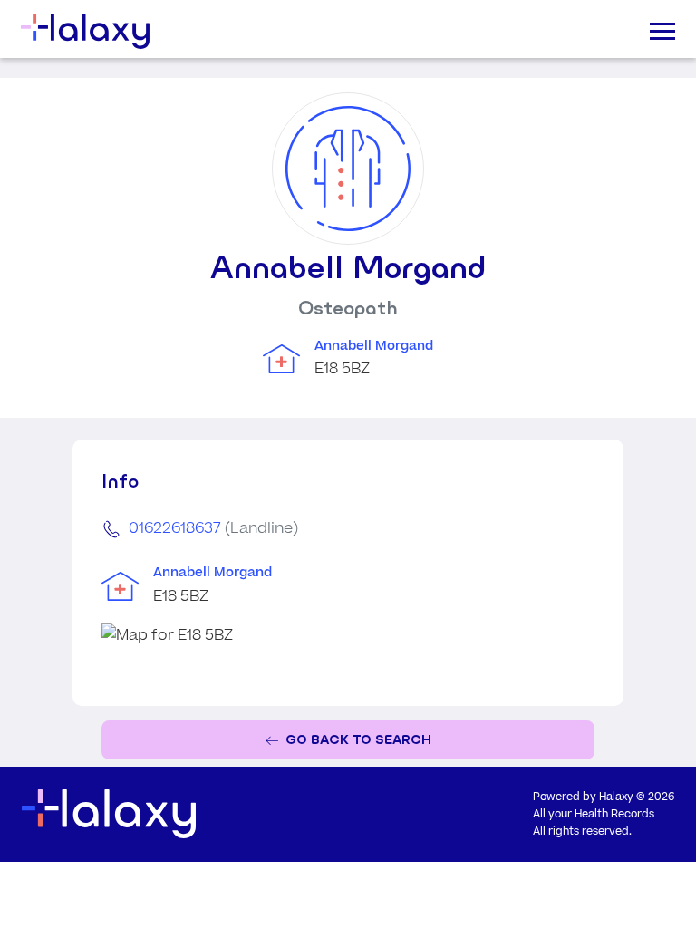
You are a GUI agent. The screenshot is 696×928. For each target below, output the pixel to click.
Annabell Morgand (373, 346)
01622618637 (175, 528)
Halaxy (616, 797)
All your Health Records (593, 814)
